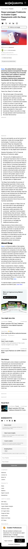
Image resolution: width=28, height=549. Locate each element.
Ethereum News (5, 508)
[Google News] (15, 421)
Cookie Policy (20, 536)
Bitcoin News (4, 504)
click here (19, 284)
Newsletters (4, 495)
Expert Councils (5, 493)
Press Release (4, 8)
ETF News (3, 520)
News (2, 486)
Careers (3, 479)
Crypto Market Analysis (7, 506)
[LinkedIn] (13, 23)
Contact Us (4, 475)
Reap (2, 69)
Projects (11, 8)
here (15, 279)
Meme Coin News (5, 518)
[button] (14, 426)
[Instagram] (17, 23)
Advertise (3, 472)
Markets (3, 490)
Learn (2, 488)
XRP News (3, 501)
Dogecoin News (5, 513)
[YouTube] (2, 23)
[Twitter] (6, 23)
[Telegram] (9, 23)
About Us (3, 477)
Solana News (4, 515)
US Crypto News (5, 511)
